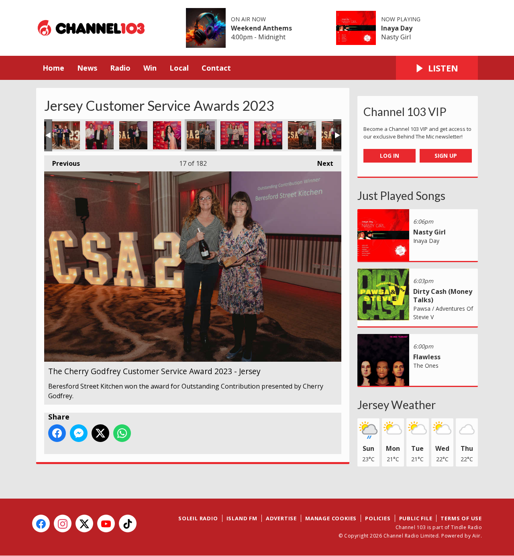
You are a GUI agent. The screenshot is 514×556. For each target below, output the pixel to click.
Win (150, 68)
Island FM (241, 518)
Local (179, 68)
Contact (216, 68)
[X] (84, 523)
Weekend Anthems (261, 28)
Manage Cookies (331, 518)
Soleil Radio (198, 518)
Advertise (281, 518)
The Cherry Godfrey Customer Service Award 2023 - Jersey (66, 135)
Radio (120, 68)
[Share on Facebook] (57, 433)
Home (53, 68)
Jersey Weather (396, 404)
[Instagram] (62, 523)
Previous (62, 163)
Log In (389, 155)
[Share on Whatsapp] (122, 433)
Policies (377, 518)
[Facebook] (41, 523)
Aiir (476, 535)
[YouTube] (106, 523)
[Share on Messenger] (79, 433)
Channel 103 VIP (405, 111)
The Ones (426, 365)
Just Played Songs (401, 195)
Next (321, 163)
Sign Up (445, 155)
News (87, 68)
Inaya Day (396, 28)
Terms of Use (461, 518)
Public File (415, 518)
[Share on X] (100, 433)
